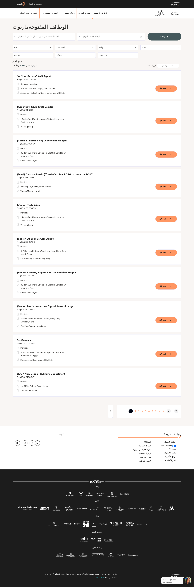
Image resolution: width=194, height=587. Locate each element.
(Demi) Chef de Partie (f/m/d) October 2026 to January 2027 (55, 174)
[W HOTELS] (81, 494)
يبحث (162, 36)
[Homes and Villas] (71, 555)
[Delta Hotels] (151, 509)
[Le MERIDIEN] (132, 508)
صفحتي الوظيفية (35, 4)
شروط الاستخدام (144, 446)
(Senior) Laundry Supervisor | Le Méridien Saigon (46, 273)
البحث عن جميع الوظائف (28, 13)
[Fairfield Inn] (103, 524)
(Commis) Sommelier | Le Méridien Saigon (42, 141)
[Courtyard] (142, 524)
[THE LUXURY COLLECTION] (100, 494)
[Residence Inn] (133, 555)
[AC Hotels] (94, 525)
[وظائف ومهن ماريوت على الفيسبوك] (32, 443)
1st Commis (24, 340)
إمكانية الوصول (170, 442)
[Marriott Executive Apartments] (59, 555)
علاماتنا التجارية (84, 13)
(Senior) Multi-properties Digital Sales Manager (45, 306)
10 (163, 411)
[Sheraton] (161, 509)
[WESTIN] (142, 508)
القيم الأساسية (170, 460)
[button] (33, 47)
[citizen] (86, 526)
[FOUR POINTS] (130, 525)
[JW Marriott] (70, 494)
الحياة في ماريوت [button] (51, 13)
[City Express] (109, 541)
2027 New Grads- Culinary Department (41, 374)
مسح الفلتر (17, 61)
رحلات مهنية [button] (70, 13)
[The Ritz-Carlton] (112, 495)
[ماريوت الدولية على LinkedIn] (37, 443)
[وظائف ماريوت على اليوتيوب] (17, 443)
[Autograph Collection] (108, 509)
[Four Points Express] (96, 541)
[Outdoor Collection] (27, 509)
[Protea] (54, 525)
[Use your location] (142, 37)
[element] (110, 555)
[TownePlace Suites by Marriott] (121, 555)
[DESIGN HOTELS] (81, 508)
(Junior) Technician (28, 205)
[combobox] (44, 37)
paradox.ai (100, 577)
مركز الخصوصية (145, 453)
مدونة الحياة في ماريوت (142, 449)
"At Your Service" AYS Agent (34, 76)
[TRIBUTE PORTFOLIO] (95, 508)
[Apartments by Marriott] (83, 555)
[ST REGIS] (89, 494)
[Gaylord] (57, 510)
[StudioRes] (98, 556)
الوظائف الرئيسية (100, 13)
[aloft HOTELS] (77, 524)
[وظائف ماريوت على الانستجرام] (24, 443)
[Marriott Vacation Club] (69, 509)
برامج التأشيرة (170, 456)
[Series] (84, 541)
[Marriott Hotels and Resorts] (172, 509)
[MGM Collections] (44, 508)
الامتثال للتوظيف (145, 461)
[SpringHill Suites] (116, 525)
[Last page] (176, 411)
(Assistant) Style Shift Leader (35, 107)
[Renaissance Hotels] (120, 509)
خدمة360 (147, 442)
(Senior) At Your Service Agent (35, 239)
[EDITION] (124, 494)
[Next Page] (169, 411)
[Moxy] (67, 524)
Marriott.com (145, 457)
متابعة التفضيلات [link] (170, 453)
